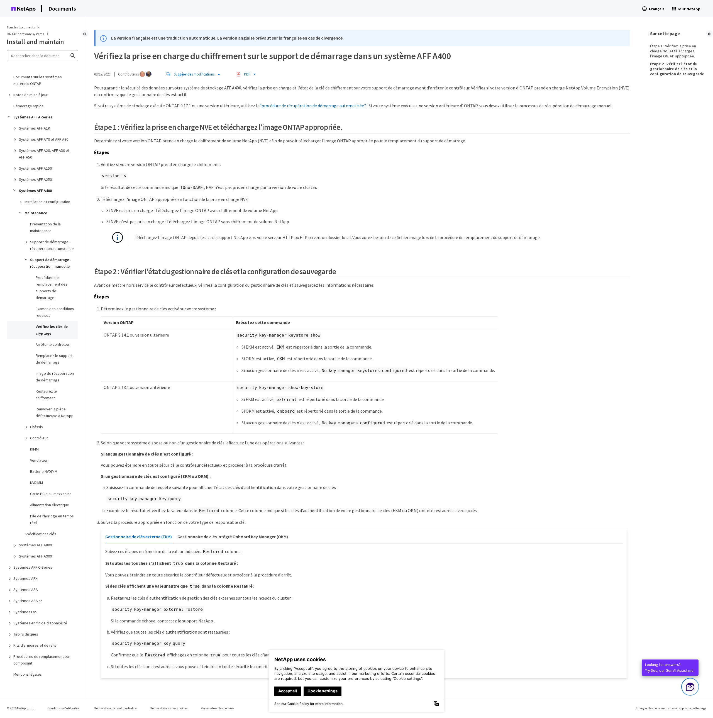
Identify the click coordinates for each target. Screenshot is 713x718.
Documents (62, 8)
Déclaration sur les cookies (168, 708)
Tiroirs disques (25, 634)
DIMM (34, 449)
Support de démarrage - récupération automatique (52, 245)
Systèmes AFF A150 (35, 168)
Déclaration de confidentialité (115, 708)
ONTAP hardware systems (26, 34)
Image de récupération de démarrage (55, 377)
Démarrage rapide (28, 105)
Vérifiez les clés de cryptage (52, 330)
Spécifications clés (40, 533)
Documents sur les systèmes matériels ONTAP (37, 80)
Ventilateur (39, 460)
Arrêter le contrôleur (53, 344)
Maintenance (36, 212)
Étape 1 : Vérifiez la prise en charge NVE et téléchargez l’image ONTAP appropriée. (673, 51)
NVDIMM (36, 482)
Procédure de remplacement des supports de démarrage (51, 287)
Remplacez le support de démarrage (54, 359)
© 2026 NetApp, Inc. (20, 708)
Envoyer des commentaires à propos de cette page (671, 708)
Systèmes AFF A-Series (32, 117)
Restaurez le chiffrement (46, 394)
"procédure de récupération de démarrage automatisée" (313, 105)
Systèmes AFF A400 (35, 190)
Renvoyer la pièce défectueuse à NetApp (55, 412)
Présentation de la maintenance (45, 227)
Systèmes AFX (25, 578)
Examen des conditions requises (55, 312)
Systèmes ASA (25, 589)
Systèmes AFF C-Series (32, 567)
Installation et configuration (47, 201)
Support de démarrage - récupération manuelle (50, 263)
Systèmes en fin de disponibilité (40, 622)
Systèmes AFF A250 (35, 179)
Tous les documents (21, 27)
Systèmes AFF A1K (34, 128)
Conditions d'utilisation (63, 708)
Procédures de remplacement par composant (41, 660)
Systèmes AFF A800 (35, 544)
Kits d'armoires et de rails (34, 645)
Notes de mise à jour (30, 94)
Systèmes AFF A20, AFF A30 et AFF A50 (44, 154)
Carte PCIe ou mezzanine (51, 493)
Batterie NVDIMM (43, 471)
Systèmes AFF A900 (35, 556)
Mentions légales (27, 674)
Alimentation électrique (49, 504)
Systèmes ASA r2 (27, 600)
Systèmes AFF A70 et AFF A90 (43, 139)
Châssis (36, 426)
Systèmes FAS (25, 611)
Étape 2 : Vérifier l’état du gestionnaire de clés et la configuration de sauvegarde (677, 68)
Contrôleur (39, 437)
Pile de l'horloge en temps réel (52, 519)
